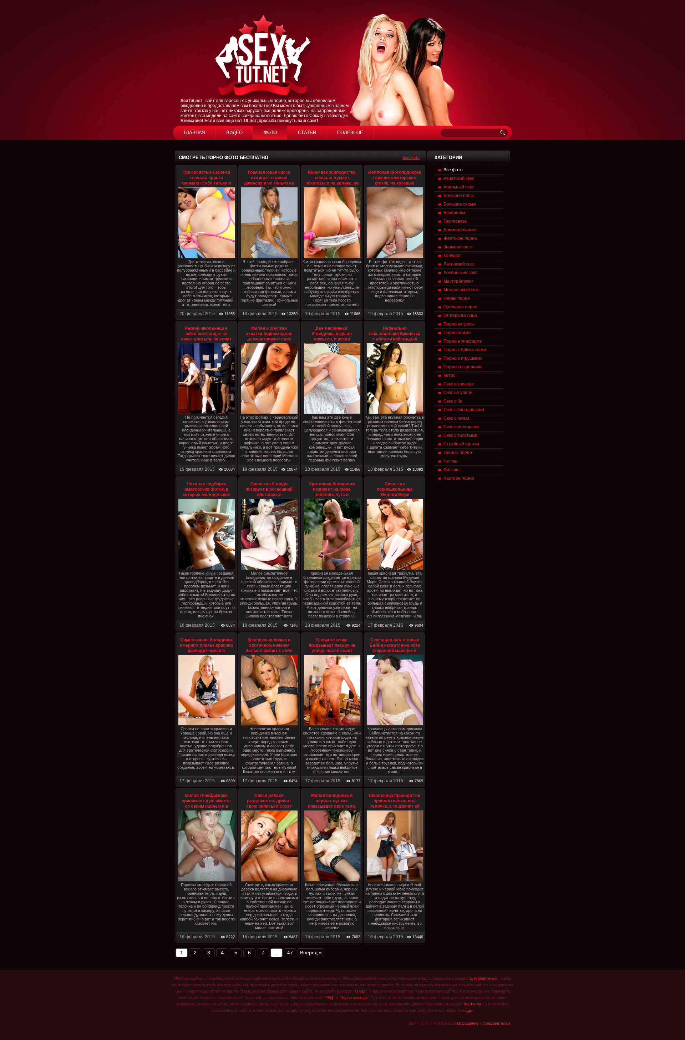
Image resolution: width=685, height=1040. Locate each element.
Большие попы (458, 195)
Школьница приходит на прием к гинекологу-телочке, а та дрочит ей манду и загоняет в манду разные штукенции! (394, 809)
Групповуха (455, 221)
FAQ (329, 997)
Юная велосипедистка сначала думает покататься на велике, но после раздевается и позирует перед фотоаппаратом (332, 186)
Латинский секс (459, 264)
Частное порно (458, 478)
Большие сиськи (459, 204)
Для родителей (483, 978)
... (276, 952)
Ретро (449, 375)
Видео (234, 132)
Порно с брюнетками (464, 349)
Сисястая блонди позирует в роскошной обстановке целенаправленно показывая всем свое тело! (269, 497)
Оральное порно (460, 306)
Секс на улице (457, 392)
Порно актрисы (459, 324)
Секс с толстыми (460, 435)
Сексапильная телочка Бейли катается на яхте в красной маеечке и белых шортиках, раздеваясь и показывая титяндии (395, 653)
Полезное (350, 132)
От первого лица (460, 315)
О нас (360, 991)
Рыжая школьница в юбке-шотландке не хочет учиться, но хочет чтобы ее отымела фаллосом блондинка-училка (206, 342)
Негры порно (456, 298)
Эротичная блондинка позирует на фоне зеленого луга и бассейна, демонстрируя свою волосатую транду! (332, 494)
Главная (194, 132)
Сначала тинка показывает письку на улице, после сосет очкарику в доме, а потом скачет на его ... (332, 650)
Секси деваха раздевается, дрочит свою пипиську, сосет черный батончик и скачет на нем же (269, 806)
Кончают (452, 255)
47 (290, 952)
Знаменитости (458, 246)
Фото (270, 132)
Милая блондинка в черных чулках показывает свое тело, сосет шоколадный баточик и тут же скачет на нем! (332, 809)
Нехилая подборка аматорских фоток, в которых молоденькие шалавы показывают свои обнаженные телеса (206, 497)
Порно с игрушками (463, 358)
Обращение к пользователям (483, 1023)
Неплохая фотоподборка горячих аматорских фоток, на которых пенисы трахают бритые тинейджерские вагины (394, 183)
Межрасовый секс (461, 289)
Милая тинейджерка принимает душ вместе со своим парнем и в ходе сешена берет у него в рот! (206, 806)
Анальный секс (458, 187)
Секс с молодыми (461, 426)
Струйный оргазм (461, 443)
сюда (467, 1010)
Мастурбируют (458, 281)
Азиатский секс (458, 178)
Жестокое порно (460, 238)
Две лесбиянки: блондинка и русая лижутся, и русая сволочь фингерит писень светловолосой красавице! (332, 342)
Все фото (411, 157)
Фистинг (451, 469)
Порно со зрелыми (462, 366)
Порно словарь (354, 997)
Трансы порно (457, 452)
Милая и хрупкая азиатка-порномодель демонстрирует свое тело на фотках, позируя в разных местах (269, 339)
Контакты (472, 1004)
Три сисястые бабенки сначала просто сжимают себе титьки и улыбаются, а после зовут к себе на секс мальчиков (206, 186)
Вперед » (311, 952)
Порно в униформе (462, 341)
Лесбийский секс (460, 272)
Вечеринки (454, 212)
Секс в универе (458, 384)
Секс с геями (456, 418)
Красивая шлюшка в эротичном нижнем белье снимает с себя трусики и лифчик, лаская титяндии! (269, 650)
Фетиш (450, 461)
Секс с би (452, 401)
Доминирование (459, 229)
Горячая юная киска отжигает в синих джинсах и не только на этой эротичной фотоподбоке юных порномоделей (269, 186)
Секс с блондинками (463, 409)
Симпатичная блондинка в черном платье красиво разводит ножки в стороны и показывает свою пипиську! (206, 650)
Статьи (307, 132)
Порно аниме (457, 332)
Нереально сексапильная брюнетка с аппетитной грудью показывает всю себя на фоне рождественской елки (395, 342)
